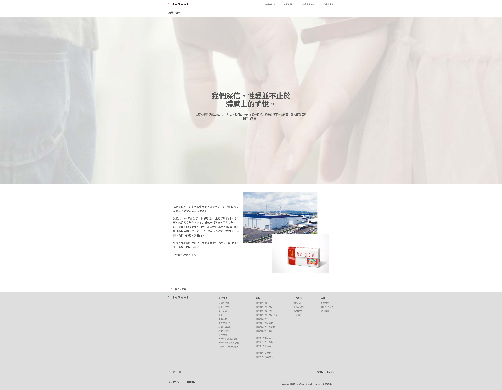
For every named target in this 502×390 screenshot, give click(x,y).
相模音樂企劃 (224, 322)
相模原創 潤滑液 (263, 353)
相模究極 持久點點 (264, 341)
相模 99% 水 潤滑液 (264, 356)
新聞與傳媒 (223, 303)
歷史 (220, 314)
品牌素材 (222, 334)
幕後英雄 (298, 303)
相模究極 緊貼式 (263, 345)
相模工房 (222, 318)
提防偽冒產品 (327, 306)
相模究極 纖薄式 (263, 337)
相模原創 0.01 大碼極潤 (266, 314)
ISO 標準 (298, 314)
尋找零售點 (328, 5)
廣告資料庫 (223, 330)
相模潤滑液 (308, 5)
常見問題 (325, 311)
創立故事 (222, 311)
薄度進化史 (299, 311)
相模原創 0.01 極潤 (264, 311)
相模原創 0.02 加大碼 (265, 326)
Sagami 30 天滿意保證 (228, 346)
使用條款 (191, 382)
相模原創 (270, 5)
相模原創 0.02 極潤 (264, 330)
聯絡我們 (325, 303)
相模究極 (288, 5)
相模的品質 (299, 306)
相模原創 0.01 (262, 303)
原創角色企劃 (224, 326)
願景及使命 (180, 289)
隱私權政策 (173, 382)
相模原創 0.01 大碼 (264, 306)
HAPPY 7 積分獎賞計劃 (228, 342)
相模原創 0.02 (262, 318)
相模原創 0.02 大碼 (264, 322)
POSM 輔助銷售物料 (227, 338)
